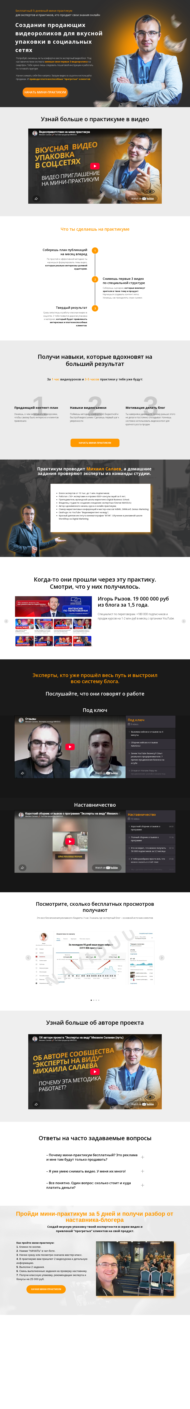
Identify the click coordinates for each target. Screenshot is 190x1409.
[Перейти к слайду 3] (96, 1000)
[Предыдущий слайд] (6, 621)
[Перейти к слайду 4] (98, 1000)
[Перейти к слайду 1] (91, 1000)
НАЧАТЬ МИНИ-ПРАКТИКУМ (45, 92)
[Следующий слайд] (184, 621)
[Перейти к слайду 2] (93, 1000)
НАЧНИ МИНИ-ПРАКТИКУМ (46, 1289)
